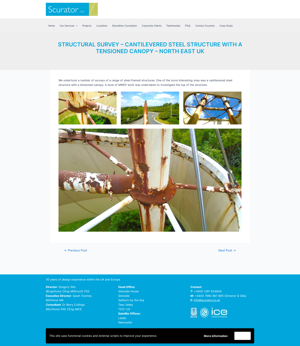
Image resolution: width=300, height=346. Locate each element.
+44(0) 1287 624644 (208, 291)
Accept (242, 335)
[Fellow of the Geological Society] (205, 312)
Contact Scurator (205, 25)
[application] (75, 26)
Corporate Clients (151, 25)
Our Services (67, 25)
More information (216, 336)
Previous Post (75, 250)
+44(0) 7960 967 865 (209, 296)
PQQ (187, 25)
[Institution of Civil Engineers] (220, 312)
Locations (101, 25)
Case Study (226, 25)
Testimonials (173, 25)
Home (51, 25)
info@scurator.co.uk (207, 300)
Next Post (227, 250)
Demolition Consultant (124, 25)
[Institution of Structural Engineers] (195, 312)
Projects (86, 25)
